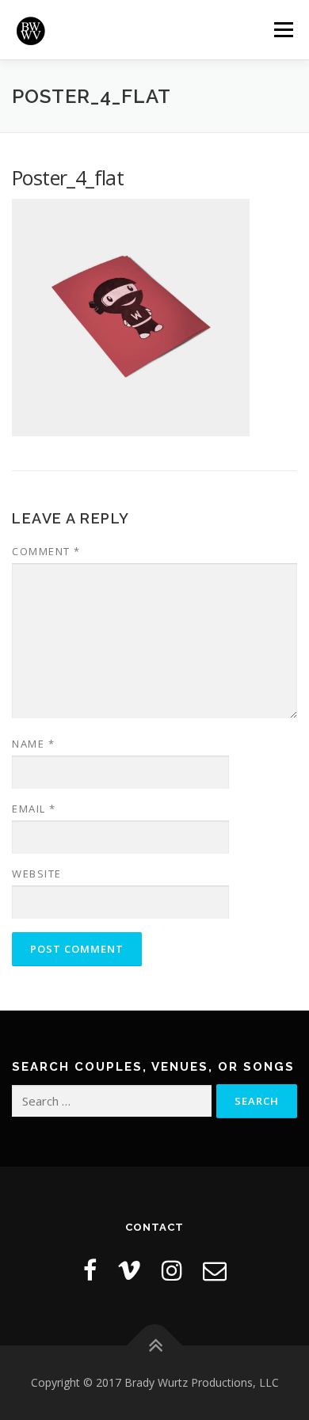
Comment (46, 551)
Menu (282, 29)
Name (33, 744)
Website (37, 873)
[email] (215, 1270)
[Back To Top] (155, 1345)
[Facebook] (90, 1270)
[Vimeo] (129, 1270)
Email (34, 808)
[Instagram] (172, 1270)
